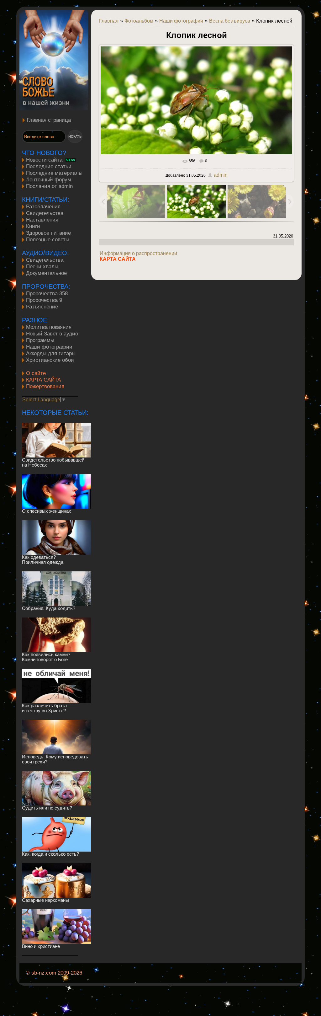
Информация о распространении (138, 253)
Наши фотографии (181, 21)
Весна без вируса (229, 21)
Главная (108, 21)
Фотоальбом (138, 21)
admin (221, 175)
